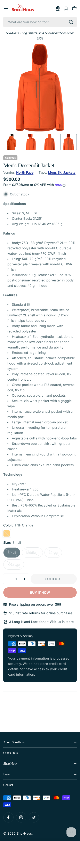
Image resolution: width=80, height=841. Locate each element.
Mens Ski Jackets (61, 172)
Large (55, 554)
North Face (24, 172)
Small (14, 554)
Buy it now (40, 592)
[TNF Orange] (6, 533)
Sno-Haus (24, 833)
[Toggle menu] (5, 8)
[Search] (71, 22)
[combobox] (40, 22)
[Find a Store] (57, 8)
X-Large (16, 566)
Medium (34, 554)
